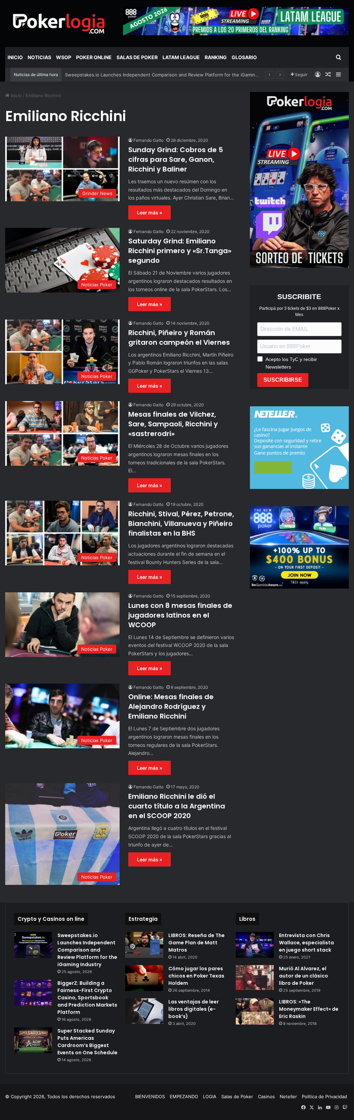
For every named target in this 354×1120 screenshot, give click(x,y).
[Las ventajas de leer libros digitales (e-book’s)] (144, 1011)
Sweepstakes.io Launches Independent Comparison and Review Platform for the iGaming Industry (87, 950)
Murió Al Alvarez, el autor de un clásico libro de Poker (303, 976)
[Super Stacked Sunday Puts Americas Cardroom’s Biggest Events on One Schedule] (33, 1040)
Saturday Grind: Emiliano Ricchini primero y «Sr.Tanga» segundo (179, 250)
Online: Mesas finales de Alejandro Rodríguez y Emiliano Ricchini (171, 706)
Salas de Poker (137, 57)
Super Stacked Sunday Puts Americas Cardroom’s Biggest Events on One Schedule (87, 1041)
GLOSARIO (244, 57)
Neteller (288, 1096)
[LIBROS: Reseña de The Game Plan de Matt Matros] (144, 945)
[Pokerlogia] (59, 23)
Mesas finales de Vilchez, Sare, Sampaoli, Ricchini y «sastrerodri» (173, 423)
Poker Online (94, 57)
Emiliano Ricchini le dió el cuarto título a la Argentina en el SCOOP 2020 (176, 806)
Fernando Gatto (148, 140)
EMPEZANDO (184, 1096)
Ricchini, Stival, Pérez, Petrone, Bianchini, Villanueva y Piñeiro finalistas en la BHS (181, 523)
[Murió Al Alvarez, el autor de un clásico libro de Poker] (255, 977)
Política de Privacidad (324, 1096)
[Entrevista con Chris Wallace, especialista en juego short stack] (255, 945)
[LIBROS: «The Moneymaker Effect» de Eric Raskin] (255, 1011)
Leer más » (149, 212)
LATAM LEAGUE (181, 57)
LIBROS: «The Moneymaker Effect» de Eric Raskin (308, 1009)
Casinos (266, 1096)
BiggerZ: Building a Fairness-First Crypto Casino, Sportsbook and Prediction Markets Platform (87, 998)
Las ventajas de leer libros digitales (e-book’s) (193, 1009)
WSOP (63, 57)
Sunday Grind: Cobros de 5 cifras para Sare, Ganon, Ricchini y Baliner (175, 159)
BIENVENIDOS (150, 1096)
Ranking (216, 57)
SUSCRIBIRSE (282, 380)
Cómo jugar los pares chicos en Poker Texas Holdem (196, 976)
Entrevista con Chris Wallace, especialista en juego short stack (306, 942)
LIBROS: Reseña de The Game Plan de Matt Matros (196, 942)
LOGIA (209, 1096)
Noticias (39, 57)
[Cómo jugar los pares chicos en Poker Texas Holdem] (144, 978)
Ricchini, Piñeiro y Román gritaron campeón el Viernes (179, 337)
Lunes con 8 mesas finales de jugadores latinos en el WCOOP (180, 615)
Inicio (15, 57)
